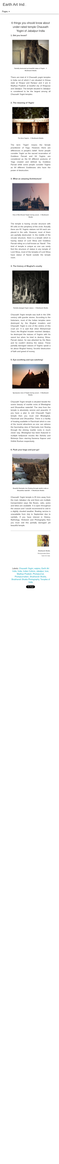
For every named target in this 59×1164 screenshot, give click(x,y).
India (20, 571)
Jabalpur (40, 571)
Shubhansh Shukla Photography (25, 579)
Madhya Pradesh (24, 573)
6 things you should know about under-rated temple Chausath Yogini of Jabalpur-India (30, 27)
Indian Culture (29, 571)
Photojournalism (22, 576)
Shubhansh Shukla (38, 576)
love (46, 571)
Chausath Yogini (26, 568)
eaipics (37, 568)
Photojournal (38, 573)
